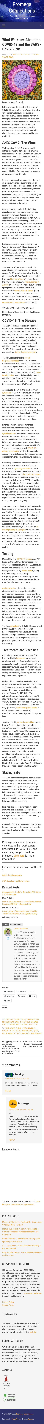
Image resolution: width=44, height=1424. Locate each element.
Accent (30, 1419)
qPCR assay (7, 1033)
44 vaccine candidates (26, 722)
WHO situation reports (12, 875)
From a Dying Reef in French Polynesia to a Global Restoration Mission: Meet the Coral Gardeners (20, 1232)
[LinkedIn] (8, 938)
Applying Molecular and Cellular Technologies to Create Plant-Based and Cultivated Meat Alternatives (11, 1047)
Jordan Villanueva (21, 929)
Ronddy (19, 1074)
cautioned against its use (26, 707)
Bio (6, 924)
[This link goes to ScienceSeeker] (6, 1389)
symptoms (7, 393)
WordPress (16, 1419)
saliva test (14, 626)
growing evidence (22, 468)
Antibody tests (8, 588)
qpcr (36, 1031)
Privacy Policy (8, 1302)
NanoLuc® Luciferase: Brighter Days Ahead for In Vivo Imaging (32, 1043)
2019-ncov (10, 1028)
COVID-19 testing (24, 559)
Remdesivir (21, 658)
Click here (18, 855)
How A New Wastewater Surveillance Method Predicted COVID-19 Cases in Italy (21, 903)
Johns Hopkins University (25, 352)
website (33, 1332)
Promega (23, 1103)
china (18, 1028)
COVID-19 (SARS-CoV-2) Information (22, 1019)
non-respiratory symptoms (13, 302)
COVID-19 (6, 1031)
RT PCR (17, 1033)
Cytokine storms (9, 433)
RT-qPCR (26, 1033)
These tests (27, 571)
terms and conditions (33, 1293)
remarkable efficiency (23, 291)
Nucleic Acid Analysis (26, 1024)
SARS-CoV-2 (36, 1033)
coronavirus (28, 1028)
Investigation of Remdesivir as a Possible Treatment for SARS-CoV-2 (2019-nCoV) (19, 912)
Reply (8, 1091)
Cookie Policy (8, 1305)
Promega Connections (24, 1414)
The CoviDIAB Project (31, 474)
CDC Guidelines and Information (15, 881)
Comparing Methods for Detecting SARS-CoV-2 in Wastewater (22, 893)
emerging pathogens (22, 1031)
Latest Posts (16, 924)
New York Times (17, 279)
